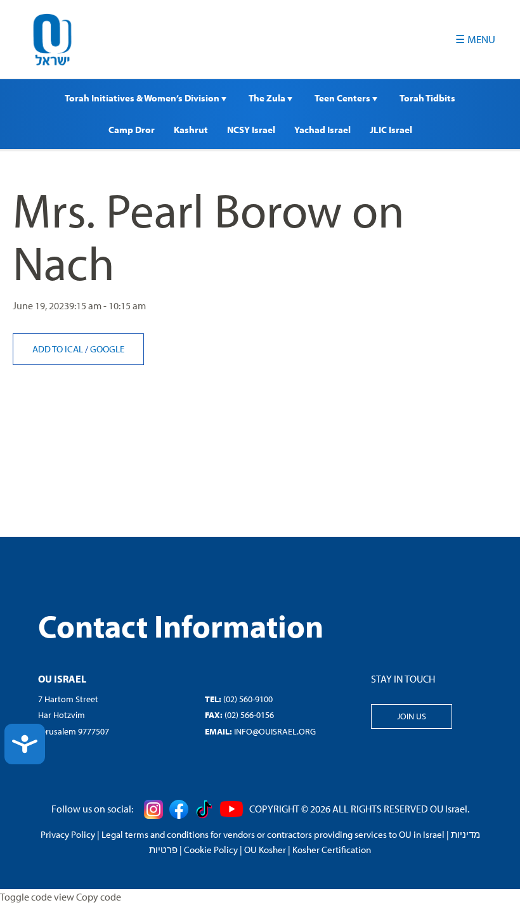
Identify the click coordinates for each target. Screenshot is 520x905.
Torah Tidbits (427, 98)
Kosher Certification (331, 850)
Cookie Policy (211, 850)
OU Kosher (265, 850)
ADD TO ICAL (58, 349)
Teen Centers (343, 98)
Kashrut (191, 130)
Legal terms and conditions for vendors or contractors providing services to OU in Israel (273, 834)
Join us (411, 716)
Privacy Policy (68, 834)
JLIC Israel (391, 130)
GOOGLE (107, 349)
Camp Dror (131, 130)
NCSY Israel (251, 130)
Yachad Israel (322, 130)
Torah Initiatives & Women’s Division (143, 98)
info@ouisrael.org (275, 731)
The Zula (268, 98)
